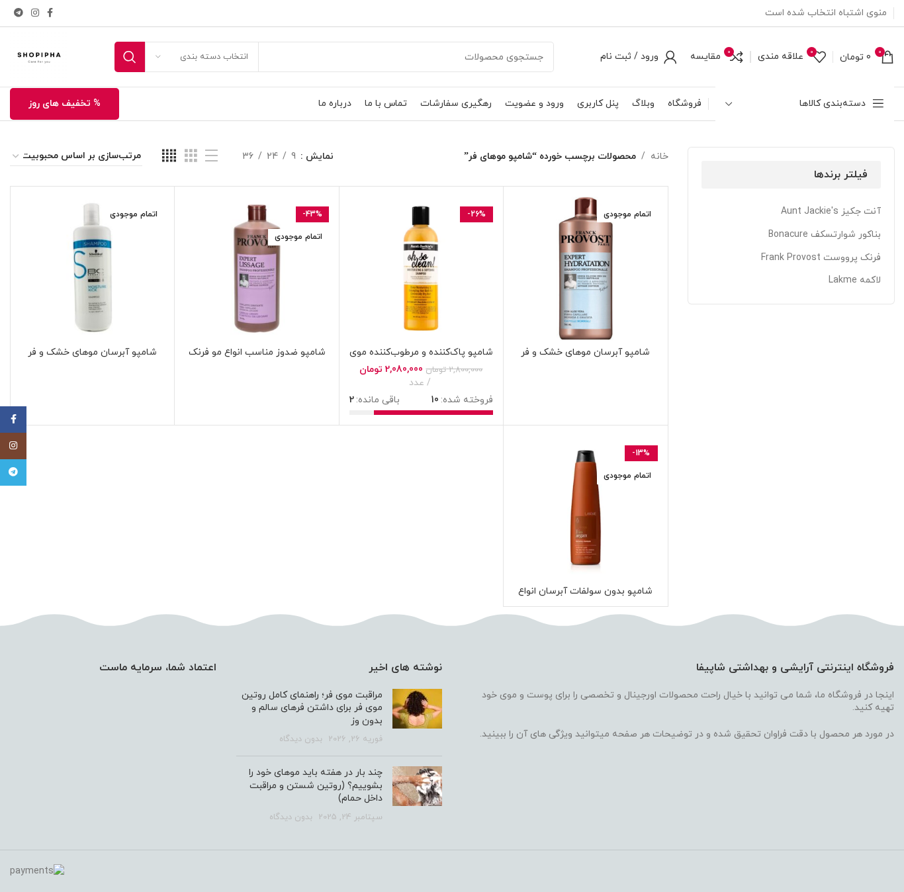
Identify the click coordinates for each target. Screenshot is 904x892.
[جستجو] (129, 57)
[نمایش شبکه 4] (169, 156)
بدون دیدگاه (300, 739)
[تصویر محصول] (585, 268)
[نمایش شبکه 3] (191, 156)
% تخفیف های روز (64, 103)
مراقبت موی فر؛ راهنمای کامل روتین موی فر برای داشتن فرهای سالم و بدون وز (312, 708)
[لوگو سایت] (39, 56)
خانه (659, 156)
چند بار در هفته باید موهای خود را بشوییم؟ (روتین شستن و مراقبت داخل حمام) (316, 785)
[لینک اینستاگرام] (35, 13)
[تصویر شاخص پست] (417, 717)
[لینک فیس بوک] (50, 13)
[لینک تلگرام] (18, 13)
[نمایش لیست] (211, 156)
